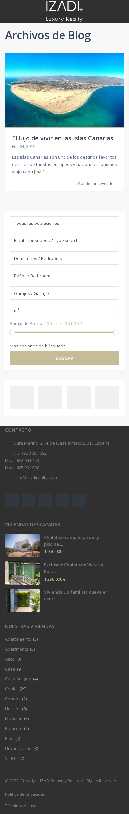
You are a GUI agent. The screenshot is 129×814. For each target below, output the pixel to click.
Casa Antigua (18, 679)
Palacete (13, 728)
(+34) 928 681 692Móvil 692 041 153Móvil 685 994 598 (26, 460)
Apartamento (18, 639)
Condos (13, 699)
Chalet (11, 689)
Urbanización (18, 748)
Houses (13, 709)
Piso (9, 738)
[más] (39, 172)
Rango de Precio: (26, 323)
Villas (10, 758)
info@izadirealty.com (35, 477)
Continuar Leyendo (96, 184)
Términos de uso (21, 806)
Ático (10, 659)
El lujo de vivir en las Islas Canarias (62, 138)
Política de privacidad (25, 794)
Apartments (16, 649)
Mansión (13, 718)
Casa (10, 669)
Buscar (64, 358)
